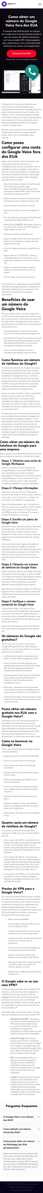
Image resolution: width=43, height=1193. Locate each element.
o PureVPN (18, 225)
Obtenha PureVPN (21, 54)
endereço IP (7, 997)
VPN (7, 512)
